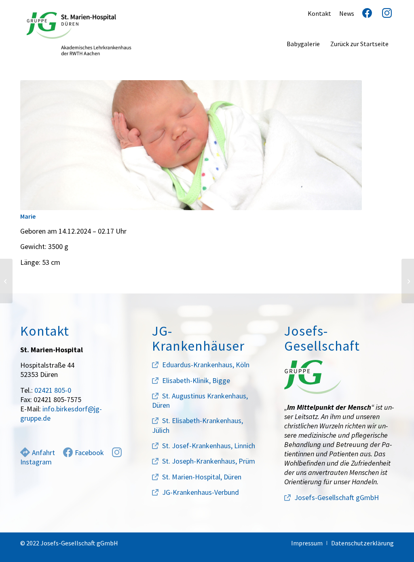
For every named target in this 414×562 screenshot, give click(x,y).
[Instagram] (384, 13)
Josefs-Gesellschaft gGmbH (336, 497)
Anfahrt (43, 452)
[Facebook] (364, 13)
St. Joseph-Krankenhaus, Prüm (208, 461)
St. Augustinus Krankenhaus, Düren (200, 400)
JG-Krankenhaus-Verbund (200, 492)
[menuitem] (303, 43)
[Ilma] (6, 281)
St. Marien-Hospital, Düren (201, 476)
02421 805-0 (52, 390)
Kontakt (319, 13)
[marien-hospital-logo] (78, 33)
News (346, 13)
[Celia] (407, 281)
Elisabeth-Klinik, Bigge (196, 380)
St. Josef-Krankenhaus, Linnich (208, 445)
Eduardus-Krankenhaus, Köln (205, 364)
